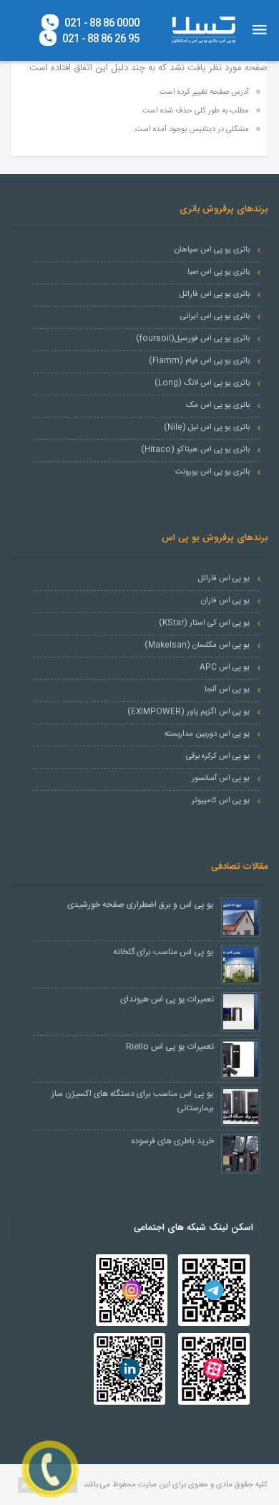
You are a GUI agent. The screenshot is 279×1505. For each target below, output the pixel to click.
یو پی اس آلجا (227, 689)
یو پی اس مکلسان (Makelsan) (197, 645)
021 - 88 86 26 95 (100, 38)
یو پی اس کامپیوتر (221, 800)
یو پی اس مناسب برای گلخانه (163, 952)
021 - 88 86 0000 (101, 22)
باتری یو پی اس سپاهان (212, 250)
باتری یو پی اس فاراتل (215, 294)
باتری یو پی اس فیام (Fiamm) (199, 361)
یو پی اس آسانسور (221, 778)
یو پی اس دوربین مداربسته (207, 734)
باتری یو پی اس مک (218, 405)
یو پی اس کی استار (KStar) (204, 623)
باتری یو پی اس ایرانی (215, 316)
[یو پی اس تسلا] (203, 30)
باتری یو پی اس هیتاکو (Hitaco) (195, 449)
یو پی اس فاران (225, 601)
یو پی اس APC (225, 667)
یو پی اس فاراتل (224, 578)
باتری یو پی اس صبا (218, 272)
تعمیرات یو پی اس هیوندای (167, 999)
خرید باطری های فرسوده (172, 1141)
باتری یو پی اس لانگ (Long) (202, 383)
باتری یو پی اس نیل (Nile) (207, 427)
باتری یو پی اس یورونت (212, 472)
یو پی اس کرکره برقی (218, 756)
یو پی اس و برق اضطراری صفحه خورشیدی (140, 905)
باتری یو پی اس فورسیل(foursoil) (193, 338)
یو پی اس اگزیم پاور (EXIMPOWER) (188, 712)
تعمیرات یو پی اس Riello (170, 1046)
